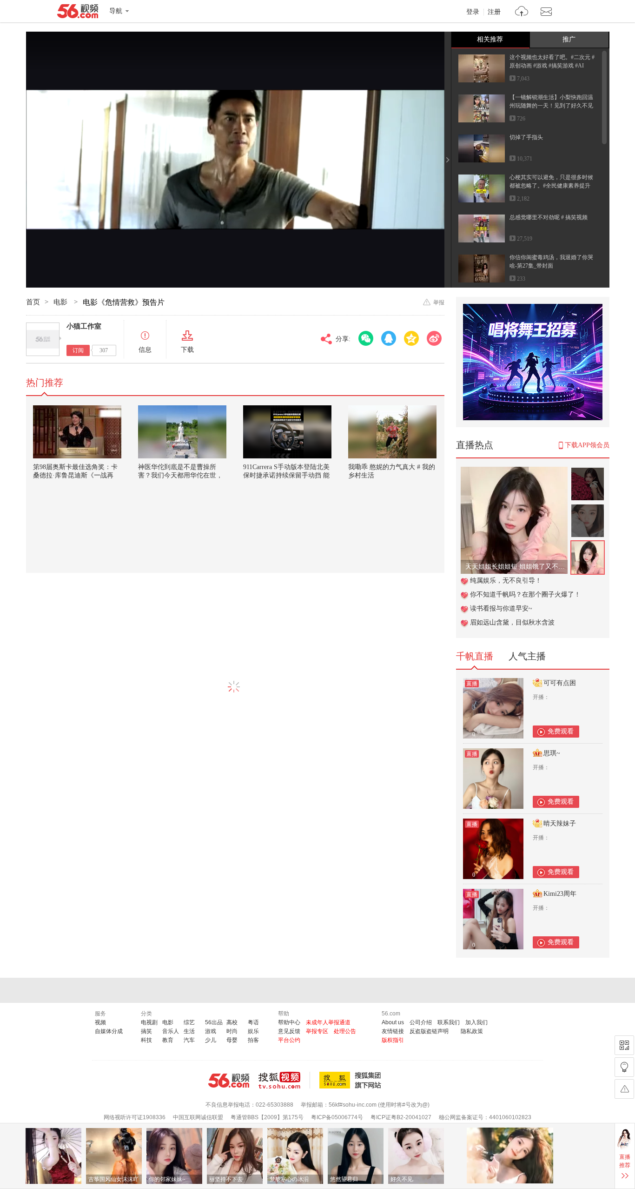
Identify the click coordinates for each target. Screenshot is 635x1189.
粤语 (253, 1022)
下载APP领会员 (587, 445)
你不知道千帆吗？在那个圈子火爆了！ (525, 594)
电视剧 (149, 1022)
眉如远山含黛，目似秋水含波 (512, 622)
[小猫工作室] (43, 339)
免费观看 (561, 731)
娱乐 (253, 1031)
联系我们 (448, 1022)
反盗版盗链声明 (429, 1031)
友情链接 (393, 1031)
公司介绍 (421, 1022)
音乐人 (170, 1031)
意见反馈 (289, 1031)
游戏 (210, 1031)
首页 (33, 302)
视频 (100, 1022)
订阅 (78, 350)
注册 (494, 12)
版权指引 (393, 1040)
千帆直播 (474, 656)
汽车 (189, 1040)
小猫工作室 (83, 326)
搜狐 (351, 1080)
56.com (77, 13)
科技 (146, 1040)
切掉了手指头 (526, 137)
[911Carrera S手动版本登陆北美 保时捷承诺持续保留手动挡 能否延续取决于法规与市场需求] (287, 431)
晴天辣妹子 (559, 823)
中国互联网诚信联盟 (198, 1117)
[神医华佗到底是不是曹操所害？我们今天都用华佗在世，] (182, 431)
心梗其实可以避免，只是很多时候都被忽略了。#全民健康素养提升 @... (551, 185)
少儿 (210, 1040)
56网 (228, 1080)
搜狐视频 (284, 1080)
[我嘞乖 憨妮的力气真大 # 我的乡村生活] (392, 431)
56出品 (214, 1022)
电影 (61, 302)
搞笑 (146, 1031)
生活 (189, 1031)
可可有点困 (559, 682)
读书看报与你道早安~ (501, 608)
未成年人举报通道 (328, 1022)
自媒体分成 (109, 1031)
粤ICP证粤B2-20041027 (400, 1117)
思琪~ (551, 753)
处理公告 (345, 1031)
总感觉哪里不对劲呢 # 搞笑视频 (548, 217)
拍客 (253, 1040)
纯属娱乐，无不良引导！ (506, 580)
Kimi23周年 (559, 893)
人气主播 (527, 656)
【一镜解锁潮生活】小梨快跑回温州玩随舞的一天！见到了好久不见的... (551, 105)
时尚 (232, 1031)
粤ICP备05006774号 (337, 1117)
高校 (232, 1022)
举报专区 (317, 1031)
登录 (472, 12)
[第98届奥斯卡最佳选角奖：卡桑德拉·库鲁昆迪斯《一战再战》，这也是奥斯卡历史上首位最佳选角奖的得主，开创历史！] (77, 431)
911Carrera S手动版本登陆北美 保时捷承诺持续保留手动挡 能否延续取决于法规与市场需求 (286, 475)
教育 (167, 1040)
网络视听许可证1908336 (134, 1117)
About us (393, 1022)
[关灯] (624, 1067)
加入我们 (476, 1022)
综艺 (189, 1022)
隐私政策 (472, 1031)
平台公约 (289, 1040)
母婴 (232, 1040)
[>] (522, 12)
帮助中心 (289, 1022)
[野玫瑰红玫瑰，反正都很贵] (514, 471)
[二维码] (624, 1045)
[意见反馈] (624, 1089)
